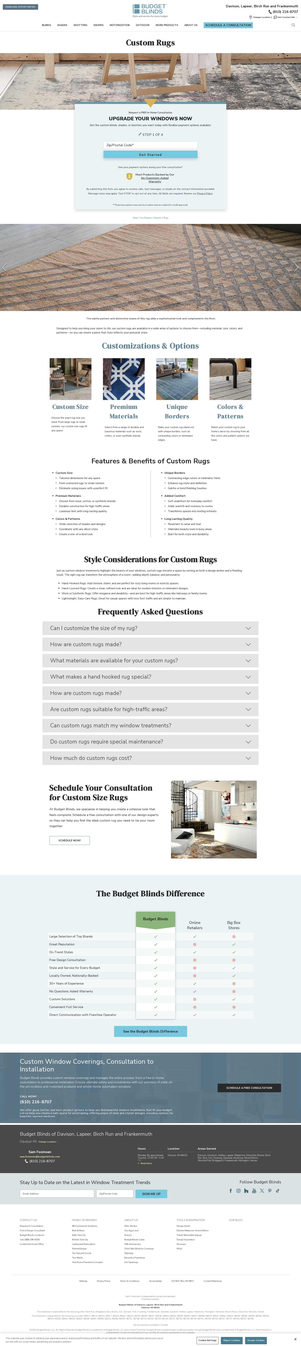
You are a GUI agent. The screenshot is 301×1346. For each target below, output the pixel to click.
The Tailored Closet (81, 1253)
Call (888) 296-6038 (29, 1239)
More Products (167, 25)
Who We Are (130, 1226)
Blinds (46, 25)
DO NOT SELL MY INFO (183, 1281)
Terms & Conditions (130, 1281)
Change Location (47, 1141)
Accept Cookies (256, 1340)
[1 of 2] (149, 304)
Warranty (128, 1253)
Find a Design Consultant (32, 1230)
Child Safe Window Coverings (139, 1248)
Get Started (150, 155)
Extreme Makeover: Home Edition (193, 1230)
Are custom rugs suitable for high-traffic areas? (108, 709)
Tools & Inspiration (191, 1220)
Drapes (98, 25)
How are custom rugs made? (86, 644)
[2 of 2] (152, 304)
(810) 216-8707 (285, 11)
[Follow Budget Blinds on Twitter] (261, 1191)
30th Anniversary (132, 1244)
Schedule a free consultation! (249, 1088)
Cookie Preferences (213, 1281)
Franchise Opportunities (20, 7)
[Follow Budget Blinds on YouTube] (254, 1191)
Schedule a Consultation (228, 25)
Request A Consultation (31, 1226)
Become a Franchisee (134, 1257)
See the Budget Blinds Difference (150, 1031)
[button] (260, 17)
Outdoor (142, 25)
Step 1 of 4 (152, 134)
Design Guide (183, 1226)
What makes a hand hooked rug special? (100, 676)
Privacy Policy (204, 193)
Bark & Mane (78, 1230)
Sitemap (83, 1281)
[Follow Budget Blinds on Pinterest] (269, 1191)
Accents (157, 218)
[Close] (295, 1339)
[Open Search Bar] (293, 25)
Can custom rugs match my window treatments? (110, 725)
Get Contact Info (286, 17)
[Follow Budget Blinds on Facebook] (230, 1191)
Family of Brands (84, 1220)
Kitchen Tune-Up (80, 1239)
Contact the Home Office (32, 1244)
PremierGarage (79, 1248)
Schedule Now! (70, 840)
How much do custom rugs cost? (91, 758)
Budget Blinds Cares (134, 1239)
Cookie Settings (208, 1340)
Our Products (146, 218)
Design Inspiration (186, 1239)
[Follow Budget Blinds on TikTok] (277, 1191)
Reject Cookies (231, 1340)
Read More (146, 1163)
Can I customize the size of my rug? (93, 628)
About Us (190, 25)
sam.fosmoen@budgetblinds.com (40, 1156)
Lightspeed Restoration (83, 1244)
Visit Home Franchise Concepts (87, 1262)
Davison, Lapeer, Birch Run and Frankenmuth (262, 6)
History (128, 1235)
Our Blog (235, 1220)
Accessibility (155, 1281)
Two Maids (77, 1257)
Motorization (120, 25)
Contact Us (28, 1220)
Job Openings (131, 1262)
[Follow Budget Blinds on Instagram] (238, 1191)
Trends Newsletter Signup (189, 1235)
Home (135, 218)
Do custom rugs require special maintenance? (106, 741)
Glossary (181, 1244)
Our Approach (131, 1230)
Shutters (80, 25)
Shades (62, 25)
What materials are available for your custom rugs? (114, 660)
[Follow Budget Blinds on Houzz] (246, 1191)
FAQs (179, 1248)
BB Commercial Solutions (84, 1226)
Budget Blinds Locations (32, 1235)
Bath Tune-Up (79, 1235)
